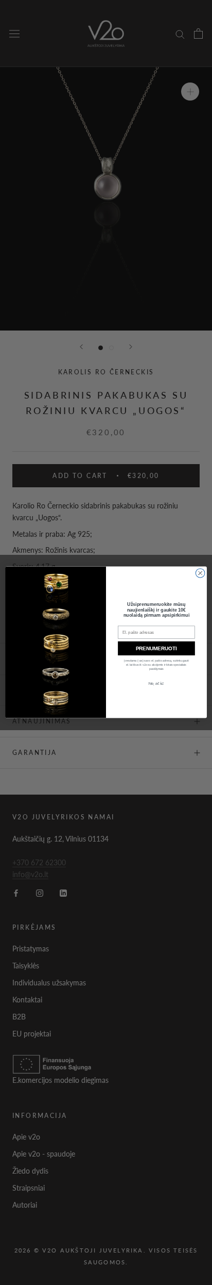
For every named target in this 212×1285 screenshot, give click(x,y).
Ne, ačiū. (156, 683)
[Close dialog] (200, 573)
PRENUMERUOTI (156, 648)
